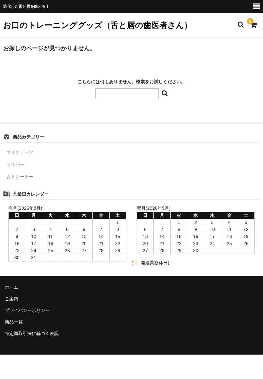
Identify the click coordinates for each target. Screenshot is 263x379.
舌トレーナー (19, 176)
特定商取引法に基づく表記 (32, 333)
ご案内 (11, 298)
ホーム (11, 287)
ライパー (15, 164)
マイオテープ (19, 152)
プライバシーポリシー (27, 310)
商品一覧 (14, 321)
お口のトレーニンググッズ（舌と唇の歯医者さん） (97, 25)
